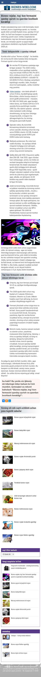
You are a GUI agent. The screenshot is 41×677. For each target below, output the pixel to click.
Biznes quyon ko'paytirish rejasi (20, 583)
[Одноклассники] (6, 400)
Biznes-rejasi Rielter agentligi (20, 644)
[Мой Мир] (9, 400)
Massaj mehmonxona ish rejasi (20, 600)
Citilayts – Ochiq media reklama (20, 636)
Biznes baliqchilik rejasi (18, 592)
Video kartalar (15, 91)
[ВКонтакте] (3, 400)
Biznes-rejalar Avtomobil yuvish (21, 609)
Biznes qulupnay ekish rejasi (19, 618)
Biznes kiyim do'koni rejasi (19, 653)
